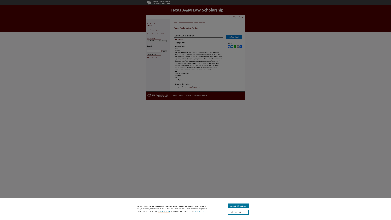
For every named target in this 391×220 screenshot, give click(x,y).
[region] (195, 209)
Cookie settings (164, 211)
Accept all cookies (238, 206)
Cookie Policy (200, 211)
